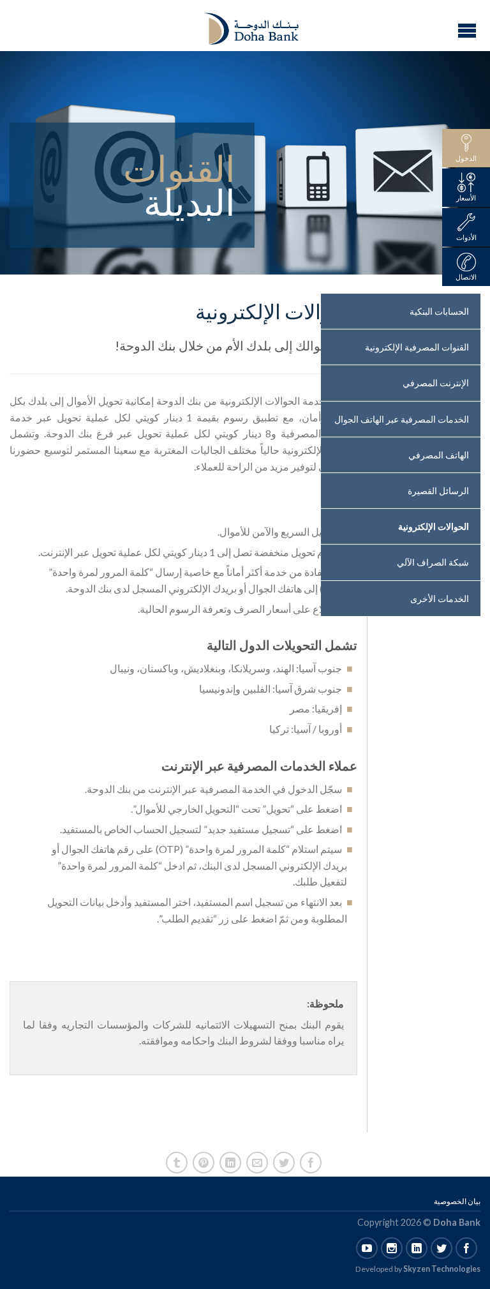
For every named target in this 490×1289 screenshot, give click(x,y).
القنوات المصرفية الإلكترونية (417, 347)
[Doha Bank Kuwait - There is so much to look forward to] (243, 25)
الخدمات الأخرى (439, 598)
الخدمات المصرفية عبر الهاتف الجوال (401, 419)
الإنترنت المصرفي (436, 382)
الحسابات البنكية (439, 311)
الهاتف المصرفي (438, 454)
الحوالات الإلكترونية (433, 526)
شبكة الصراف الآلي (433, 562)
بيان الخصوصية (457, 1201)
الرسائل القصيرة (438, 490)
